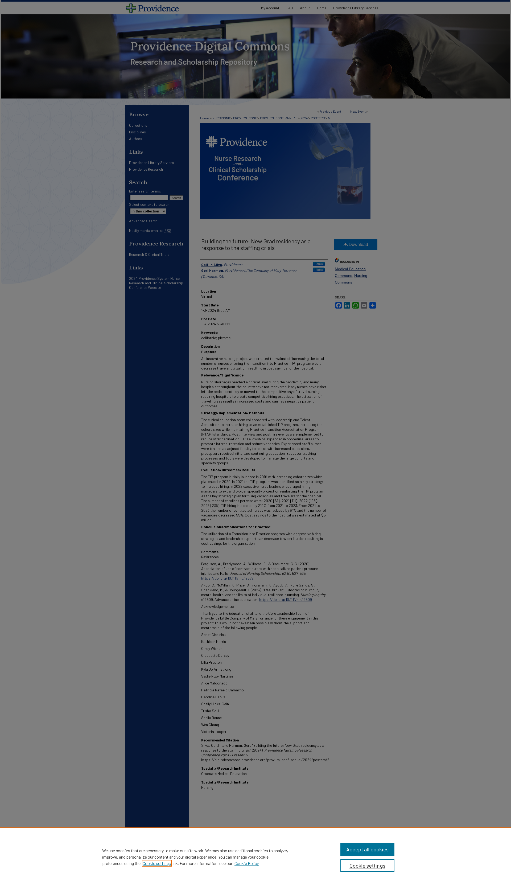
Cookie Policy (246, 863)
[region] (255, 856)
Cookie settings (157, 863)
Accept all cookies (367, 849)
